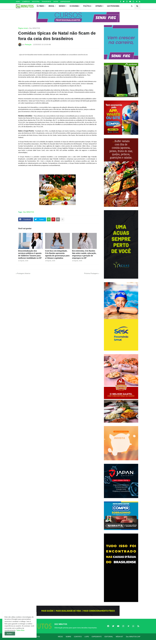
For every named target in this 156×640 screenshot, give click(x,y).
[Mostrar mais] (62, 219)
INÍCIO (60, 636)
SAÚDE (55, 1)
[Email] (58, 219)
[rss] (139, 1)
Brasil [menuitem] (51, 6)
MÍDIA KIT (119, 636)
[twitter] (123, 1)
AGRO (18, 1)
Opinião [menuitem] (98, 6)
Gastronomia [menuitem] (113, 6)
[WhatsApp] (49, 219)
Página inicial (23, 28)
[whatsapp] (133, 1)
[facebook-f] (120, 1)
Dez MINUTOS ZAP (133, 636)
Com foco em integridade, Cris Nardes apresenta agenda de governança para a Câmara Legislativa (57, 254)
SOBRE (68, 636)
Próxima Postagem (91, 273)
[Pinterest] (53, 219)
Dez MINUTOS (34, 28)
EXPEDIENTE (97, 636)
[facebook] (108, 626)
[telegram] (136, 1)
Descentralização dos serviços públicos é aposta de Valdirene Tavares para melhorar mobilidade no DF (30, 254)
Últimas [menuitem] (40, 6)
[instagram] (126, 1)
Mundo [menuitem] (62, 6)
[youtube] (130, 1)
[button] (131, 6)
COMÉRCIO (26, 1)
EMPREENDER (65, 1)
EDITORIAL (108, 636)
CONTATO (78, 636)
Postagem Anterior (23, 273)
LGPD (87, 636)
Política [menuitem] (87, 6)
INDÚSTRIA (35, 1)
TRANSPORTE (46, 1)
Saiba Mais (20, 630)
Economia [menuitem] (74, 6)
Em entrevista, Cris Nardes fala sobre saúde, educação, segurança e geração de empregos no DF (84, 254)
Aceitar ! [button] (10, 633)
